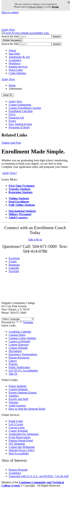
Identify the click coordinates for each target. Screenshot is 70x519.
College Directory (19, 344)
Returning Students (20, 192)
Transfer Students (20, 189)
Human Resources (19, 357)
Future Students (17, 386)
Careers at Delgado (19, 341)
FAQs (12, 114)
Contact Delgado (18, 347)
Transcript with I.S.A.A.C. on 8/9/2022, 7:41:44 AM (38, 476)
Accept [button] (55, 7)
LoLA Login (16, 424)
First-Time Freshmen (21, 185)
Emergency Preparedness (23, 354)
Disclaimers (15, 351)
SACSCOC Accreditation (23, 370)
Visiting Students (19, 198)
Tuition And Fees (11, 142)
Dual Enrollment (19, 201)
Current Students (18, 389)
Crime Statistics (17, 73)
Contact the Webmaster (22, 447)
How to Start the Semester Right (27, 408)
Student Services (18, 66)
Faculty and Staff (18, 399)
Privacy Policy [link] (36, 6)
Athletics (14, 395)
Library (13, 360)
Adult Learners (18, 217)
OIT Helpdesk (17, 443)
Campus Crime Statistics (22, 338)
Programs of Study (19, 127)
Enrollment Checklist (20, 111)
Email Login (16, 421)
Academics (15, 60)
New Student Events (20, 124)
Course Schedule (18, 430)
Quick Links (16, 69)
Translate (28, 322)
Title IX (13, 373)
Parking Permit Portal (21, 440)
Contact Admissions (20, 104)
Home (12, 85)
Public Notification (19, 367)
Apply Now (8, 29)
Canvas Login (17, 427)
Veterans (13, 402)
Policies (13, 364)
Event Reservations (20, 437)
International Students (22, 211)
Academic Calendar (20, 331)
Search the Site (9, 36)
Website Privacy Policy (22, 450)
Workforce (15, 63)
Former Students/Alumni (23, 392)
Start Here (14, 53)
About (12, 50)
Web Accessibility (19, 453)
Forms (12, 120)
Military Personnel (20, 214)
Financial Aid (16, 117)
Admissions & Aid (19, 56)
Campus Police (17, 334)
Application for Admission (24, 434)
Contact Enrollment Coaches (25, 107)
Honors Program (18, 469)
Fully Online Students (22, 204)
